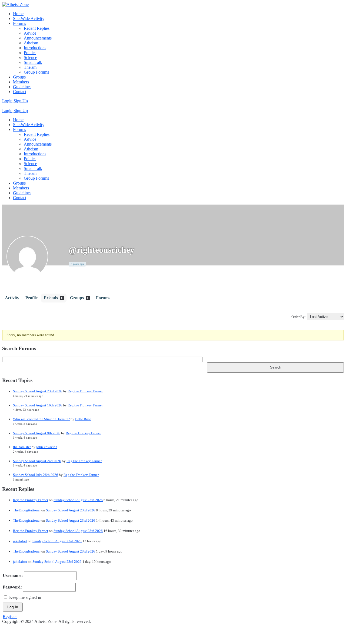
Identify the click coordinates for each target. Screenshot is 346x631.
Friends (53, 297)
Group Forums (36, 72)
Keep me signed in (25, 597)
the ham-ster (22, 447)
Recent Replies (36, 28)
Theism (30, 67)
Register (10, 616)
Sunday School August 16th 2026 (37, 405)
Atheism (31, 43)
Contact (19, 91)
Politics (30, 52)
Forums (19, 23)
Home (18, 13)
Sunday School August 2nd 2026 (37, 461)
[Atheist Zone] (15, 4)
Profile (31, 297)
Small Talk (33, 62)
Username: (13, 575)
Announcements (38, 38)
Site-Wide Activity (28, 18)
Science (30, 57)
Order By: (298, 317)
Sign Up (21, 100)
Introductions (35, 47)
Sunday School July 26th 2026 (35, 475)
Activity (12, 297)
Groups (19, 77)
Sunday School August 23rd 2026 (37, 391)
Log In (12, 607)
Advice (30, 33)
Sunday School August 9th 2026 (36, 433)
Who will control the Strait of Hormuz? (41, 419)
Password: (12, 587)
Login (7, 100)
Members (21, 82)
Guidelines (22, 86)
